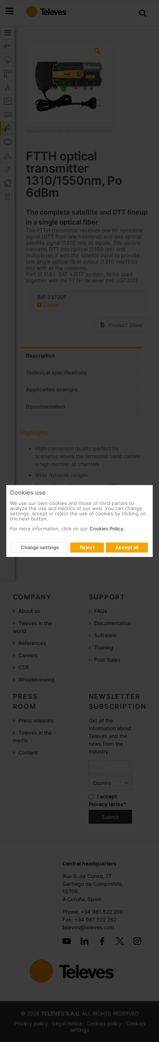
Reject (87, 547)
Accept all (126, 547)
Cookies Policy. (107, 529)
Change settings (40, 547)
